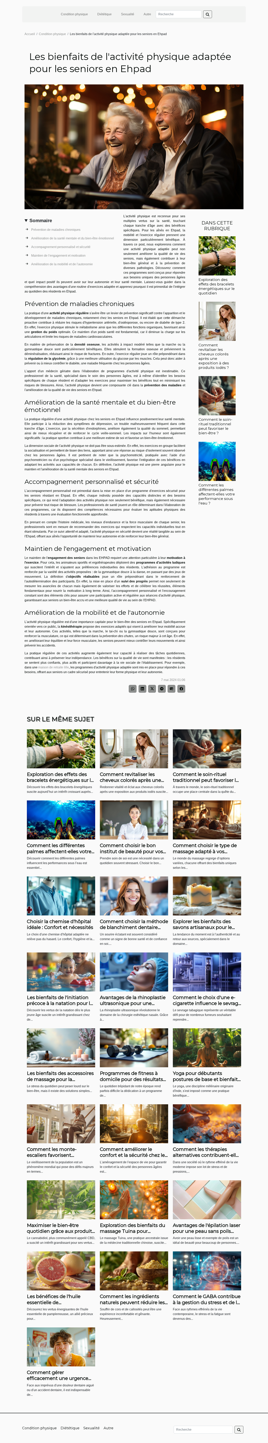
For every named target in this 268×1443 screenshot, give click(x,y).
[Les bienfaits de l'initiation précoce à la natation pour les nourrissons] (61, 971)
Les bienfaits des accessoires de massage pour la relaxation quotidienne (60, 1079)
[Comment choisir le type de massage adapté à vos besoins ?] (207, 819)
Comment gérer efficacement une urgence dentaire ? (57, 1378)
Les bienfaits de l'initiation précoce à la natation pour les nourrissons (61, 1003)
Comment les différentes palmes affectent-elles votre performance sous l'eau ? (217, 494)
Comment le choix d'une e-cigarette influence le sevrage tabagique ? (207, 1003)
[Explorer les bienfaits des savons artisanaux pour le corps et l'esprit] (207, 895)
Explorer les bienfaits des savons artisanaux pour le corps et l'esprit (202, 927)
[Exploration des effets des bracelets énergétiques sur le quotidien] (217, 255)
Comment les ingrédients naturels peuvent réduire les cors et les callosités (132, 1302)
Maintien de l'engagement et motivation (58, 255)
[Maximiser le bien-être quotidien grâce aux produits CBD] (61, 1199)
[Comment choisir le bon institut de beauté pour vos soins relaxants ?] (134, 819)
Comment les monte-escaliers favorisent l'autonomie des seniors (54, 1155)
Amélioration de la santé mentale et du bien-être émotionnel (72, 238)
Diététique (104, 14)
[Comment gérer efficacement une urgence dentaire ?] (61, 1346)
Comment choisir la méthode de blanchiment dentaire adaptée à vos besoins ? (134, 927)
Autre (147, 14)
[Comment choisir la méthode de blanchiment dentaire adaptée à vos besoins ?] (134, 895)
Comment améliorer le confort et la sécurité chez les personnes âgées (133, 1155)
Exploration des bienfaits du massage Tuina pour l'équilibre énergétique (132, 1231)
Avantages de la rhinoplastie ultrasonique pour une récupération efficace (133, 1003)
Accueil (30, 34)
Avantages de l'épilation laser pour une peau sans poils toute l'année (206, 1231)
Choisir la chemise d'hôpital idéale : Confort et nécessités (60, 924)
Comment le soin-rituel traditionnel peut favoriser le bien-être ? (215, 426)
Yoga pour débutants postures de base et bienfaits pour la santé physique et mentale (206, 1082)
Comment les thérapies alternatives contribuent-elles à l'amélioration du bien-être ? (207, 1158)
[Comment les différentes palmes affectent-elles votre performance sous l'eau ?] (217, 461)
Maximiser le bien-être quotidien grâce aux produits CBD (60, 1231)
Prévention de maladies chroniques (55, 229)
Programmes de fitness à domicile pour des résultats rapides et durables (131, 1079)
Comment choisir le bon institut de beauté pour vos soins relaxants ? (131, 851)
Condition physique (74, 14)
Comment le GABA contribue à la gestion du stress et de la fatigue (207, 1302)
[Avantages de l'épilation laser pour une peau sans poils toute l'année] (207, 1199)
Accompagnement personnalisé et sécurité (60, 247)
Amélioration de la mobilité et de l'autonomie (62, 264)
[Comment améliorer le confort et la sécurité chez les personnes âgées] (134, 1123)
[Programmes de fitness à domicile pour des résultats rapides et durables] (134, 1047)
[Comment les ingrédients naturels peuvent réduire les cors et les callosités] (134, 1270)
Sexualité (127, 14)
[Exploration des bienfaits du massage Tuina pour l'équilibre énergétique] (134, 1199)
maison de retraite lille (53, 667)
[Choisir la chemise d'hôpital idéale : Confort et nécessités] (61, 895)
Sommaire (40, 220)
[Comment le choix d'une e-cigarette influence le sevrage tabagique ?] (207, 971)
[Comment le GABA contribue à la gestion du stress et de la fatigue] (207, 1270)
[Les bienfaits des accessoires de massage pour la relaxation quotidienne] (61, 1047)
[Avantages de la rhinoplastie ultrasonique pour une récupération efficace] (134, 971)
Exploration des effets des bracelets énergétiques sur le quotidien (217, 286)
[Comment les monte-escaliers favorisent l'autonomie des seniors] (61, 1123)
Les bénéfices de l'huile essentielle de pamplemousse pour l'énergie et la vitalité (53, 1305)
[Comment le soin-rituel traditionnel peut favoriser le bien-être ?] (217, 395)
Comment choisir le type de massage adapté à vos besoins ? (205, 851)
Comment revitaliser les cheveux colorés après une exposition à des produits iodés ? (214, 356)
